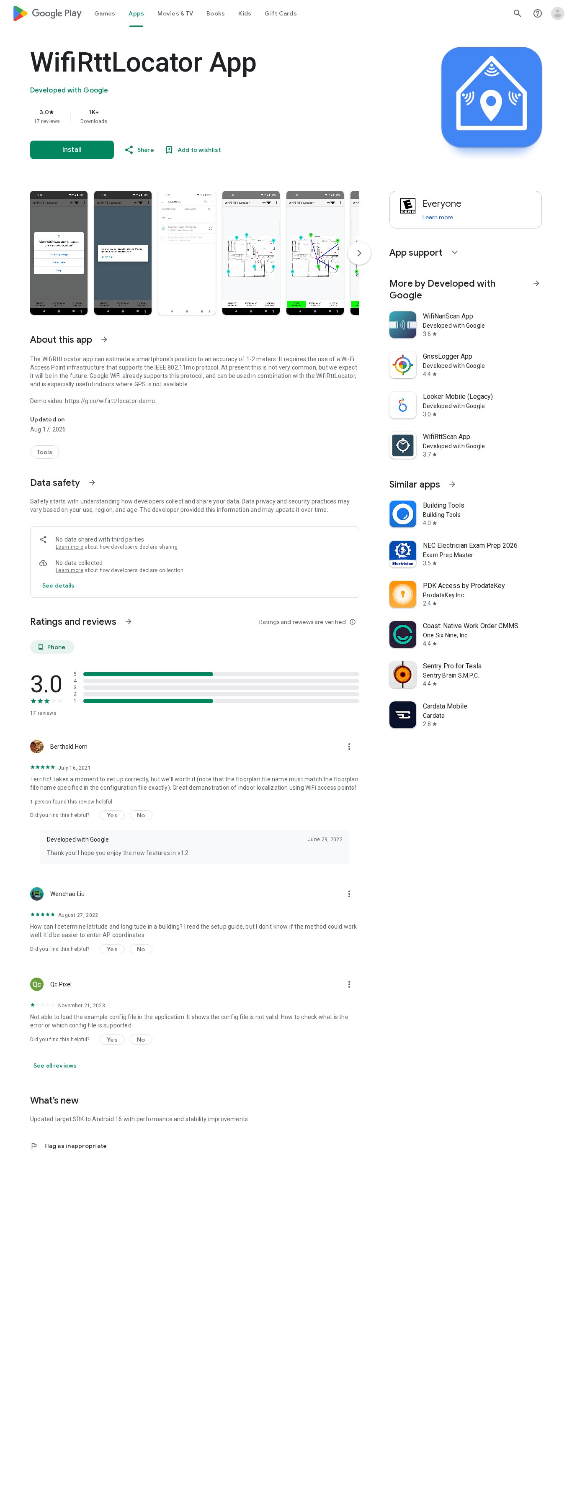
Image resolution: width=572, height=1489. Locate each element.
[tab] (105, 13)
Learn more (69, 547)
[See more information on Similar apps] (452, 484)
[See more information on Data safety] (92, 482)
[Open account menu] (558, 13)
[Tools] (44, 452)
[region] (197, 116)
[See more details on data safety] (58, 585)
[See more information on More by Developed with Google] (536, 283)
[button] (59, 253)
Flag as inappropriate (68, 1146)
